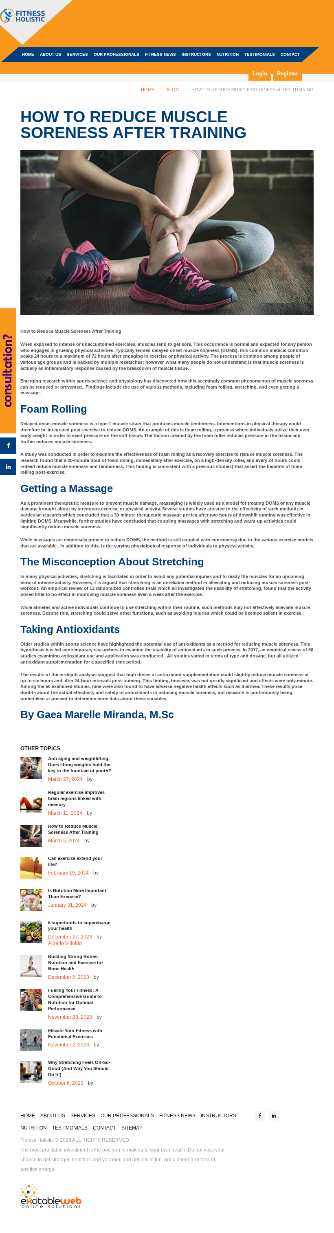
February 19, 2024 (68, 873)
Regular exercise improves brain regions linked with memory (76, 798)
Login (260, 73)
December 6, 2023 (68, 977)
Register (287, 73)
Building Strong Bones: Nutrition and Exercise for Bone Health (75, 962)
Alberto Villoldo (65, 943)
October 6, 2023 (66, 1083)
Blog (173, 89)
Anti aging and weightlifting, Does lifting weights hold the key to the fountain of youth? (79, 764)
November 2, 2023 (68, 1045)
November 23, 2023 (70, 1017)
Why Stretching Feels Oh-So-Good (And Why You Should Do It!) (79, 1068)
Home (147, 89)
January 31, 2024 (67, 905)
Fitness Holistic (37, 1140)
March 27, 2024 (65, 779)
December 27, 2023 (70, 937)
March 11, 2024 (65, 813)
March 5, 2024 (64, 841)
